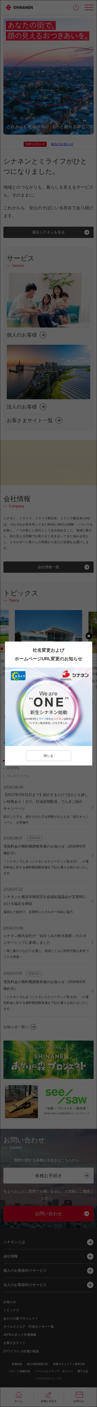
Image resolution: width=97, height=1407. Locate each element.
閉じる (48, 756)
